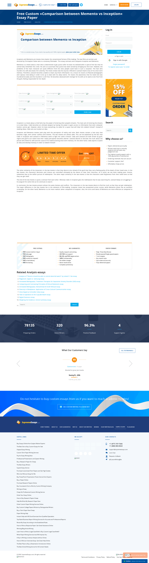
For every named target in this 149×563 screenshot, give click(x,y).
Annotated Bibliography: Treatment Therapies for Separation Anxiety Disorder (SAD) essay (49, 281)
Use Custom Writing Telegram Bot (76, 407)
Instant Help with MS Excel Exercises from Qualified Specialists (35, 516)
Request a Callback (115, 456)
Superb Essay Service (23, 468)
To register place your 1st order (119, 67)
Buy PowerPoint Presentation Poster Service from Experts (34, 477)
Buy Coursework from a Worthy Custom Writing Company (34, 486)
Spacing (21, 108)
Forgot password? (119, 64)
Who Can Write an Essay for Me (26, 474)
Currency (49, 108)
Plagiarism (131, 427)
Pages (48, 101)
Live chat (63, 5)
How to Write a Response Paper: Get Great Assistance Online (35, 525)
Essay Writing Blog (107, 427)
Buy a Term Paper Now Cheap (26, 510)
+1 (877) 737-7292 (48, 5)
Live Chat (112, 453)
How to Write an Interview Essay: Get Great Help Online (33, 541)
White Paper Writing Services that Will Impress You (32, 535)
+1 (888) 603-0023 (116, 446)
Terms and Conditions (88, 557)
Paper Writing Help (22, 513)
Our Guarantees (65, 427)
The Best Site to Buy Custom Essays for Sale (30, 446)
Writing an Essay (22, 489)
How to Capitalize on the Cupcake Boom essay (34, 295)
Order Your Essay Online (24, 495)
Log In (119, 52)
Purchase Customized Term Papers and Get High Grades (33, 471)
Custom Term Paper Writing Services (28, 453)
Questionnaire (71, 366)
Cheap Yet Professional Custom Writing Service (31, 492)
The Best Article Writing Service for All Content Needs (32, 547)
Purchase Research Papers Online (27, 483)
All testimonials (127, 350)
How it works (44, 427)
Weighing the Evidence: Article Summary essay (35, 300)
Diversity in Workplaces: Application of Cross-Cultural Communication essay (45, 289)
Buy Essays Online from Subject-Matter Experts (31, 443)
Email (107, 35)
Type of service (23, 93)
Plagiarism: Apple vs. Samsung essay (31, 279)
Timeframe (77, 101)
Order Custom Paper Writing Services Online (30, 504)
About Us (54, 427)
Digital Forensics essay (27, 297)
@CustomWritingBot (115, 459)
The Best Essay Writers (23, 465)
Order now (124, 5)
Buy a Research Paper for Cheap (26, 462)
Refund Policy (111, 557)
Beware (96, 427)
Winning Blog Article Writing (25, 528)
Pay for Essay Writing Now (24, 456)
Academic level (23, 101)
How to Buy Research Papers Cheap (27, 498)
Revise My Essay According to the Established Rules (32, 522)
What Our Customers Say (74, 350)
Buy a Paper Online (22, 480)
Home (106, 5)
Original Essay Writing (23, 450)
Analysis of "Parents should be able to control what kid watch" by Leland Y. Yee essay (48, 276)
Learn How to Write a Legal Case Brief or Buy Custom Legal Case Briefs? (38, 532)
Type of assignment (52, 93)
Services (112, 5)
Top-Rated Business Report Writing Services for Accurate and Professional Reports (41, 519)
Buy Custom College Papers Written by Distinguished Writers (35, 507)
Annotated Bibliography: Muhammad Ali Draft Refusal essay (39, 287)
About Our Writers (85, 427)
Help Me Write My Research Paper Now (28, 501)
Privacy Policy (100, 557)
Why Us (75, 427)
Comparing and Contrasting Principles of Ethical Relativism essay (41, 284)
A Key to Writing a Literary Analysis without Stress (32, 538)
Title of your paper (80, 93)
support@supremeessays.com (118, 449)
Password (108, 43)
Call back (74, 5)
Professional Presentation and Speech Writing (30, 459)
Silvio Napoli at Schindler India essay (31, 292)
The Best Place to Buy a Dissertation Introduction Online (33, 544)
